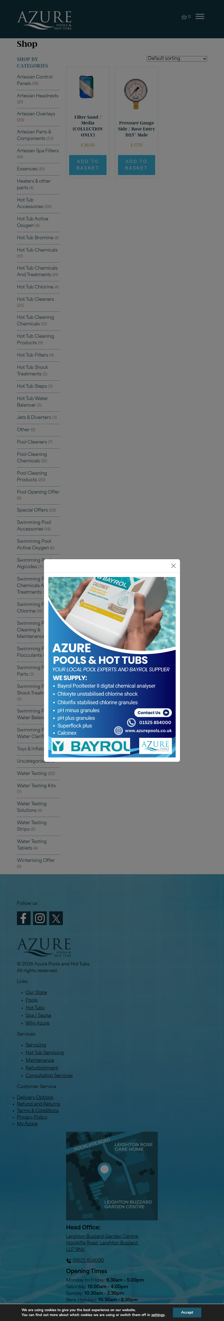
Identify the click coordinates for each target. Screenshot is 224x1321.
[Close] (173, 565)
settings (157, 1315)
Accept (187, 1312)
